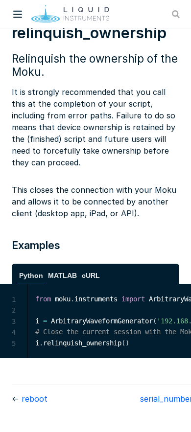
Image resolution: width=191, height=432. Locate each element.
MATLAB (62, 275)
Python (31, 275)
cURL (91, 275)
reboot (35, 399)
